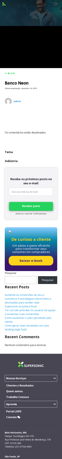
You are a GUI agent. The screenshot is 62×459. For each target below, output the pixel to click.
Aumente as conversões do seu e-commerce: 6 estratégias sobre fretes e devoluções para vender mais (28, 298)
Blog (11, 73)
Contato (11, 417)
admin (17, 101)
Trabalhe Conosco (17, 397)
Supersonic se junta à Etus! (21, 306)
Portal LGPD (13, 411)
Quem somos (14, 391)
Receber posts (31, 206)
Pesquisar (11, 273)
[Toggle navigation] (56, 3)
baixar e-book (31, 260)
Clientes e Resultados (20, 385)
